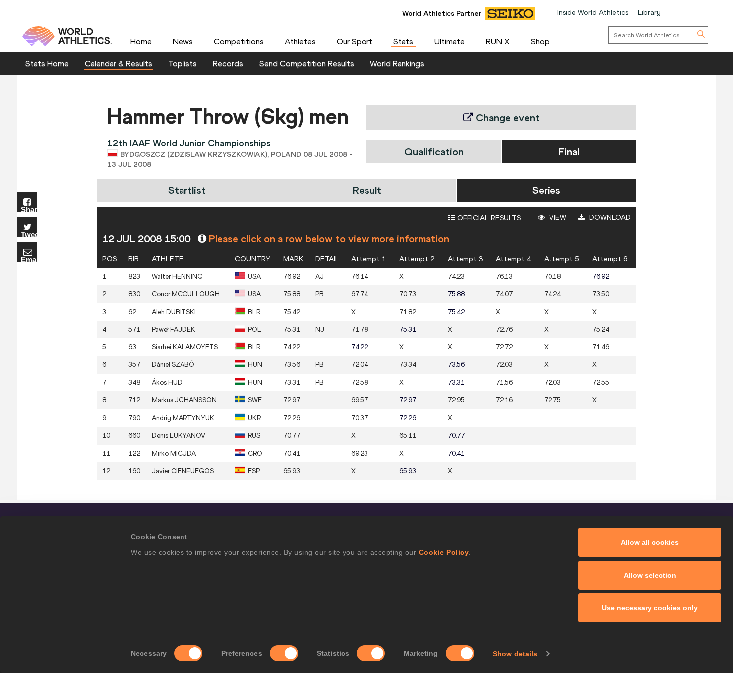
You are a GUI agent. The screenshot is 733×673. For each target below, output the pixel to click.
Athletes (300, 41)
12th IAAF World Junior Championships (189, 143)
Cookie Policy (444, 552)
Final (568, 151)
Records (228, 63)
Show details (515, 654)
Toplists (182, 63)
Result (367, 190)
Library (649, 12)
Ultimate (449, 41)
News (183, 41)
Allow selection (650, 575)
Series (546, 190)
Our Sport (354, 41)
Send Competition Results (306, 63)
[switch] (284, 653)
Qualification (434, 151)
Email (29, 259)
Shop (540, 41)
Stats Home (47, 63)
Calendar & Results (118, 63)
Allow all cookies (650, 542)
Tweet (29, 234)
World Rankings (397, 63)
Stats (403, 41)
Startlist (187, 190)
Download (609, 217)
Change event (506, 117)
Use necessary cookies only (650, 608)
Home (141, 41)
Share (29, 209)
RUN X (498, 41)
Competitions (239, 41)
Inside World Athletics (592, 12)
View (556, 217)
